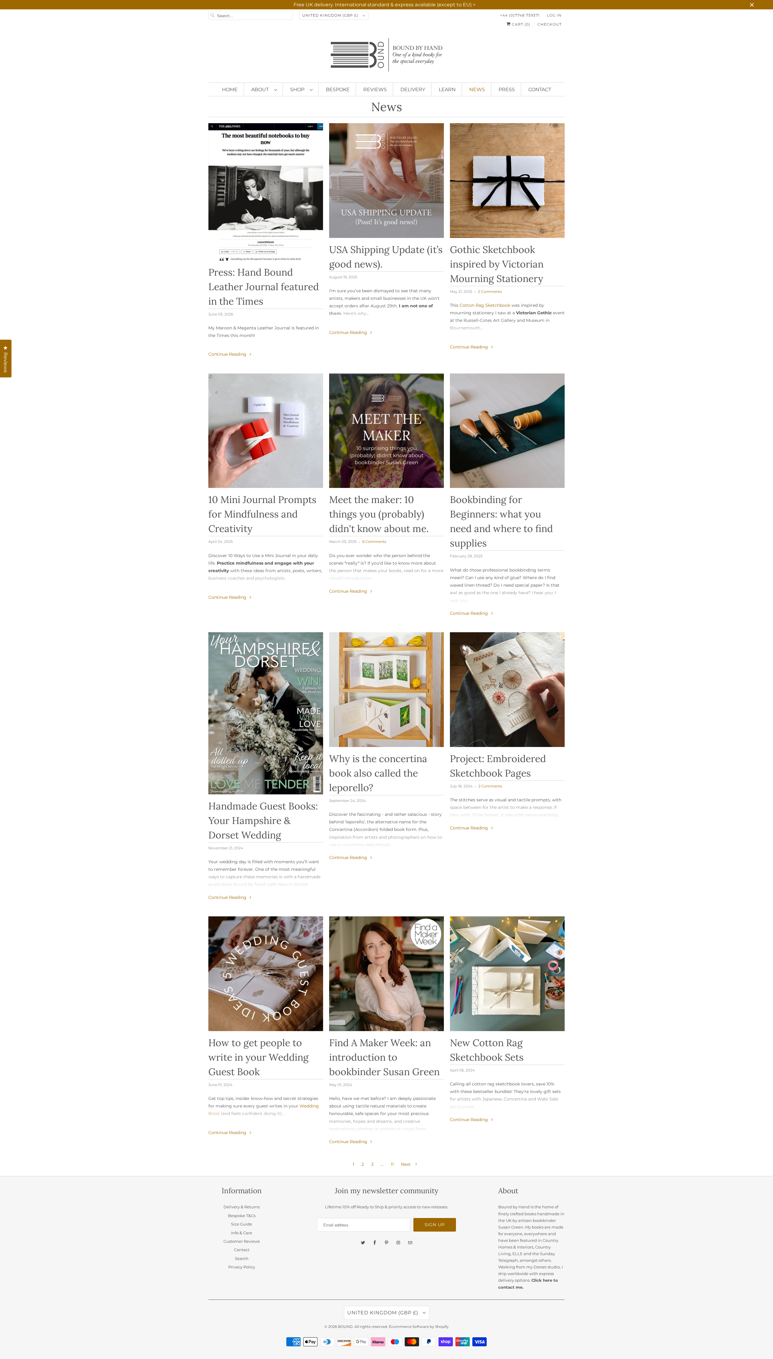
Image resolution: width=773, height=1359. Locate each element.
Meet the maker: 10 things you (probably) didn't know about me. (379, 514)
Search (242, 1258)
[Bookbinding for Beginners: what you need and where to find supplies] (507, 430)
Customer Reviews (241, 1241)
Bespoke (338, 89)
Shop (298, 89)
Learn (447, 89)
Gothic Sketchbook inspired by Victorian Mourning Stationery (497, 264)
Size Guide (241, 1224)
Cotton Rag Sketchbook (485, 305)
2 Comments (490, 292)
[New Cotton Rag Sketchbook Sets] (507, 973)
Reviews (375, 89)
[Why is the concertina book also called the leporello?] (386, 689)
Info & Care (241, 1232)
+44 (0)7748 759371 (520, 15)
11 (392, 1164)
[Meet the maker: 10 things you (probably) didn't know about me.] (386, 430)
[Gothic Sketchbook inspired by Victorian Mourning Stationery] (507, 180)
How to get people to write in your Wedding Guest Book (258, 1057)
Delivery (412, 89)
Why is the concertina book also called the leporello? (378, 773)
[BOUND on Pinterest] (386, 1243)
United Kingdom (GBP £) (331, 15)
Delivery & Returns (241, 1206)
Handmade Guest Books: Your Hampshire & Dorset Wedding (263, 820)
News (477, 89)
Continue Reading (228, 354)
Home (230, 89)
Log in (554, 15)
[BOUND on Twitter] (363, 1243)
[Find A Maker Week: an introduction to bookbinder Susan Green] (386, 973)
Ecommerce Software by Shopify (419, 1326)
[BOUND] (386, 57)
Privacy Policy (241, 1266)
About (261, 89)
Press (507, 89)
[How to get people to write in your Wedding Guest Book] (265, 973)
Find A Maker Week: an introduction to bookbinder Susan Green (384, 1057)
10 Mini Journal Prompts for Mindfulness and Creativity (262, 514)
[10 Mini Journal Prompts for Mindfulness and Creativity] (265, 430)
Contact (539, 89)
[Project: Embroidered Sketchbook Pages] (507, 689)
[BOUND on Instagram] (398, 1243)
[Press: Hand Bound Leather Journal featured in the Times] (265, 192)
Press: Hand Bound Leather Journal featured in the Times (263, 286)
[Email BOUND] (410, 1243)
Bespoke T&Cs (241, 1215)
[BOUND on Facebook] (375, 1243)
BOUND (345, 1326)
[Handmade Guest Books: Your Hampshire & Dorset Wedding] (265, 713)
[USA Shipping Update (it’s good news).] (386, 180)
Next (406, 1164)
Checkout (549, 24)
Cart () (520, 24)
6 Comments (374, 542)
